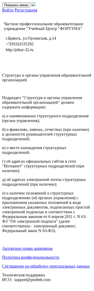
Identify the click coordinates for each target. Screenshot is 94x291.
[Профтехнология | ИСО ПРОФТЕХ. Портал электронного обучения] (33, 5)
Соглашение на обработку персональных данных (46, 266)
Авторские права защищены (27, 248)
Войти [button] (8, 10)
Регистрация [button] (26, 10)
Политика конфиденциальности (30, 257)
